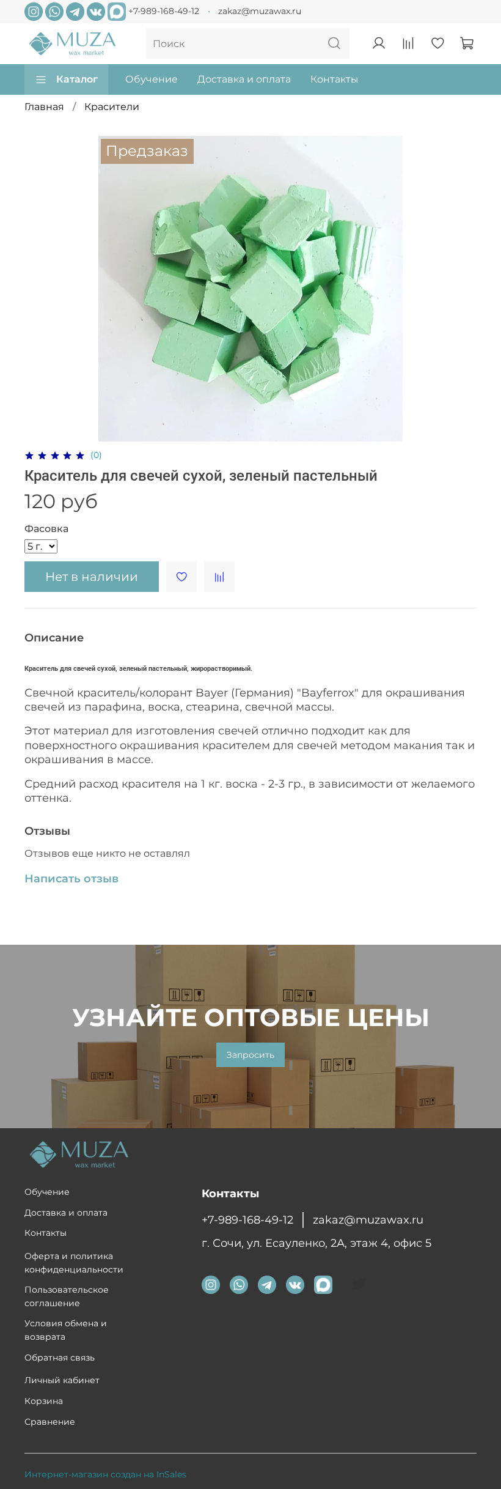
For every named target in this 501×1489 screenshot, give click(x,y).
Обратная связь (59, 1357)
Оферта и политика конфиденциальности (73, 1263)
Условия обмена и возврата (65, 1330)
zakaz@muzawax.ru (259, 11)
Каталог (77, 79)
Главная (44, 107)
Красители (111, 107)
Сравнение (49, 1421)
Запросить (250, 1054)
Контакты (334, 79)
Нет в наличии (91, 576)
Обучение (151, 79)
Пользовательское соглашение (66, 1296)
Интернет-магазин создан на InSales (105, 1474)
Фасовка (46, 528)
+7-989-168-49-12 (163, 11)
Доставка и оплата (244, 79)
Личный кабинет (62, 1380)
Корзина (43, 1400)
